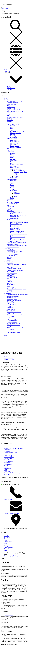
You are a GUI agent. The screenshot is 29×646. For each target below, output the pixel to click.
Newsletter (10, 89)
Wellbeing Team (11, 107)
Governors (9, 112)
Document (16, 176)
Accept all (9, 576)
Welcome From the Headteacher (15, 101)
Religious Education (15, 169)
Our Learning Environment (14, 252)
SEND (9, 205)
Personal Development (13, 124)
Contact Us (7, 71)
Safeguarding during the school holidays (17, 294)
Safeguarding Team (12, 299)
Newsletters (10, 263)
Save (15, 644)
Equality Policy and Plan (13, 323)
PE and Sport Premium (13, 319)
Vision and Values (11, 104)
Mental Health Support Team (14, 300)
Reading (12, 153)
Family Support (11, 309)
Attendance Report (12, 322)
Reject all (3, 576)
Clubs (15, 192)
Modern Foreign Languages (17, 164)
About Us (6, 99)
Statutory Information (9, 310)
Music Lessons (11, 284)
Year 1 (12, 182)
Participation (13, 213)
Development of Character (17, 131)
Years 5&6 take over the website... (15, 111)
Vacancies (9, 118)
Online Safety (10, 302)
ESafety (9, 303)
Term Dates (10, 267)
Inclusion (12, 134)
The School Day (11, 271)
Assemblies (10, 200)
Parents (6, 538)
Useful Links (10, 287)
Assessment (10, 199)
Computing (13, 166)
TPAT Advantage (11, 149)
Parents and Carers (8, 261)
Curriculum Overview (12, 179)
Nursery (9, 260)
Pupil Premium (11, 317)
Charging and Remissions (13, 332)
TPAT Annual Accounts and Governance (17, 328)
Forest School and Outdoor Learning (16, 242)
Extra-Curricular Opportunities (18, 215)
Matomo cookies (9, 615)
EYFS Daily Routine (12, 254)
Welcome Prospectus (12, 102)
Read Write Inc (11, 255)
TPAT (8, 115)
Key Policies (10, 329)
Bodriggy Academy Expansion (15, 117)
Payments (9, 281)
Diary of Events (14, 241)
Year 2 (12, 183)
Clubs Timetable (11, 274)
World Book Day (14, 141)
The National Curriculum (16, 221)
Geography (13, 159)
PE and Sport (13, 190)
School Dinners (11, 276)
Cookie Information (9, 547)
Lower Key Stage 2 (15, 226)
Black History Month (12, 244)
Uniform (9, 283)
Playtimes (9, 121)
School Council (11, 108)
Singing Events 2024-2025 (17, 231)
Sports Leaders (14, 218)
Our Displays (10, 206)
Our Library (13, 144)
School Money (11, 88)
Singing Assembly (15, 229)
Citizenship (13, 136)
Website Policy (7, 548)
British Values (13, 137)
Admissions (10, 278)
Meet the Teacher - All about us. (15, 270)
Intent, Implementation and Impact (19, 222)
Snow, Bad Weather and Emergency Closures (15, 472)
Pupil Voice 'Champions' (13, 110)
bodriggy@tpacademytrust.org (11, 513)
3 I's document (17, 174)
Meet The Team (11, 250)
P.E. (11, 163)
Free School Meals (12, 277)
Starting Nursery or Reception (14, 251)
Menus (9, 86)
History (12, 157)
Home (5, 98)
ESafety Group (14, 304)
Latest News (10, 265)
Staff (8, 105)
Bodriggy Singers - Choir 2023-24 (19, 232)
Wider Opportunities (15, 133)
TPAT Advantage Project (13, 202)
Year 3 (12, 185)
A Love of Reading (12, 138)
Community (17, 193)
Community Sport (14, 216)
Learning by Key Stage (19, 170)
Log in (5, 335)
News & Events (8, 541)
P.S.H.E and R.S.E (15, 167)
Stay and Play (10, 257)
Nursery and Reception (16, 224)
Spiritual (12, 125)
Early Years (13, 180)
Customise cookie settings (20, 576)
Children (6, 540)
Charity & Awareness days (14, 268)
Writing (12, 154)
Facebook (6, 70)
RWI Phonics (13, 140)
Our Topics (10, 150)
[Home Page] (5, 8)
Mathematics (13, 177)
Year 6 (12, 189)
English (12, 198)
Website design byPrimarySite (12, 555)
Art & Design (13, 160)
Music (11, 162)
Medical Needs (11, 280)
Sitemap (6, 546)
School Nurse (10, 307)
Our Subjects (10, 151)
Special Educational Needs (14, 312)
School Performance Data (13, 325)
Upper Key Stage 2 (15, 228)
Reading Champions (15, 147)
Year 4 (12, 186)
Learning (6, 123)
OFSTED (9, 326)
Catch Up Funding (12, 320)
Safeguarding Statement (13, 296)
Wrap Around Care (12, 273)
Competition (17, 195)
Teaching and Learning (16, 212)
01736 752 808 (8, 499)
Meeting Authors (14, 146)
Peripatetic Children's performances (19, 239)
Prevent (9, 306)
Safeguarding (7, 293)
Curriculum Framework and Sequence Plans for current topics (17, 246)
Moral (11, 127)
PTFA (8, 114)
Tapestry (9, 258)
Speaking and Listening (13, 203)
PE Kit (15, 196)
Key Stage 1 (13, 225)
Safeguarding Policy (12, 297)
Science (12, 156)
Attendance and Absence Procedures (16, 264)
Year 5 (12, 187)
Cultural (12, 130)
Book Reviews (14, 143)
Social (11, 128)
